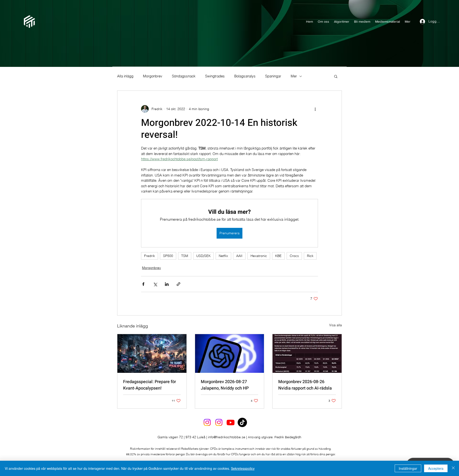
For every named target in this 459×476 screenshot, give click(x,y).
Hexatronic (259, 256)
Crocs (294, 256)
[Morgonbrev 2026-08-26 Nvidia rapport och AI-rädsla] (307, 353)
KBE (278, 256)
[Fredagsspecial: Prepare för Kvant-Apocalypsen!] (151, 353)
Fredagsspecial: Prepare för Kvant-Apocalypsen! (149, 385)
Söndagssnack (184, 76)
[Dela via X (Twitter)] (155, 284)
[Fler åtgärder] (315, 109)
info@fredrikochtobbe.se (226, 437)
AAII (239, 256)
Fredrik (149, 256)
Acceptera (435, 468)
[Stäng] (453, 468)
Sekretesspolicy (243, 468)
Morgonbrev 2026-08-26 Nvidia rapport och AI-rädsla (305, 385)
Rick (310, 256)
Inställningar (408, 468)
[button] (335, 76)
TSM (184, 256)
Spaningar (273, 76)
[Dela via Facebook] (143, 284)
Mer (294, 76)
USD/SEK (203, 256)
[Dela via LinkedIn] (166, 284)
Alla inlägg (125, 76)
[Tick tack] (242, 422)
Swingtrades (215, 76)
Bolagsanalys (245, 76)
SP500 (168, 256)
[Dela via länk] (178, 284)
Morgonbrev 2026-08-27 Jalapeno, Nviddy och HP (225, 385)
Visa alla (335, 325)
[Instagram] (207, 422)
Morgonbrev (152, 76)
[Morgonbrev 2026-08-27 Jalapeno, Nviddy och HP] (229, 353)
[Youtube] (230, 422)
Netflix (223, 256)
